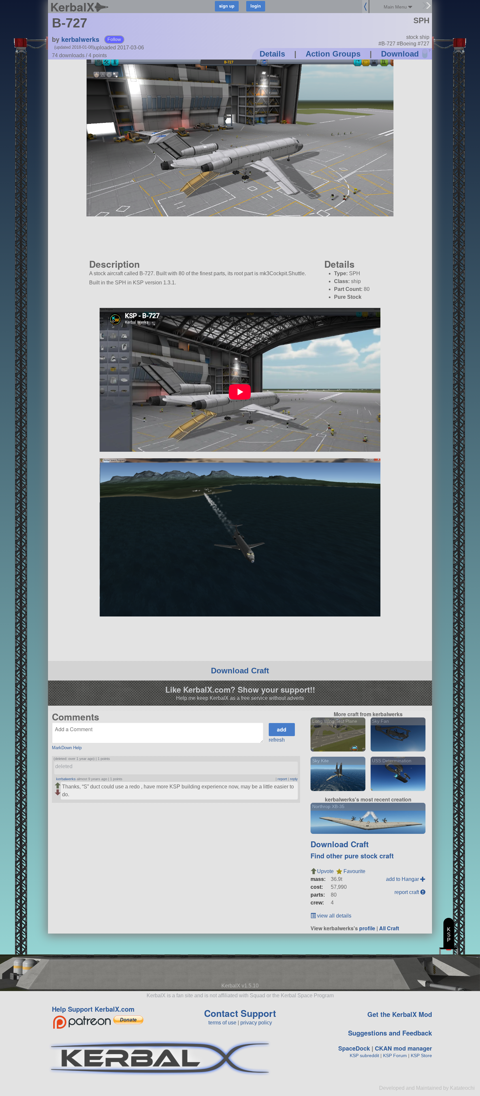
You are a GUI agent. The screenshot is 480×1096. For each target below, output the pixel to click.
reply (294, 779)
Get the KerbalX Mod (399, 1014)
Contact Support (240, 1013)
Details (272, 53)
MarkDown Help (67, 747)
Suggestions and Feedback (390, 1032)
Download (400, 53)
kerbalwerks (80, 39)
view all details (333, 916)
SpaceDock (354, 1048)
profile (367, 928)
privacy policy (256, 1022)
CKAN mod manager (403, 1048)
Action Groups (333, 53)
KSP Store (421, 1055)
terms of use (222, 1022)
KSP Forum (395, 1055)
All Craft (389, 928)
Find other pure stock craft (352, 855)
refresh (277, 740)
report (282, 779)
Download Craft (240, 670)
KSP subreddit (364, 1055)
